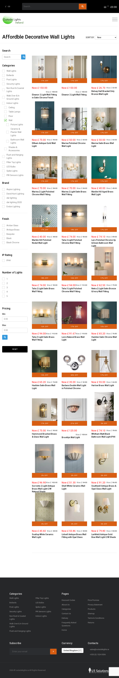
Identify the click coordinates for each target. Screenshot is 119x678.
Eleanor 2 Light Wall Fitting (74, 95)
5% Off (104, 423)
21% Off (74, 423)
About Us (66, 605)
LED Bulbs (11, 166)
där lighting (12, 198)
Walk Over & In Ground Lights (13, 97)
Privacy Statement (95, 605)
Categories (66, 609)
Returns (91, 622)
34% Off (74, 375)
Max (4, 325)
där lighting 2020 (14, 202)
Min (4, 314)
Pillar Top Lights (14, 162)
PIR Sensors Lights (15, 175)
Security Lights (13, 84)
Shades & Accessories (14, 149)
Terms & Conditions (96, 618)
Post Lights (12, 79)
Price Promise (93, 600)
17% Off (44, 81)
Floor (11, 116)
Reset (15, 349)
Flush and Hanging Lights (15, 156)
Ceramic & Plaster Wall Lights (16, 132)
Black (9, 238)
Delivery (65, 618)
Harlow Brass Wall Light (102, 385)
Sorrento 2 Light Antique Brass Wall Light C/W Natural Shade (43, 489)
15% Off (104, 327)
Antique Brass (13, 230)
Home (64, 630)
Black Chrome (13, 242)
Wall (10, 120)
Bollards (10, 75)
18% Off (74, 230)
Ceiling (12, 107)
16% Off (74, 278)
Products (91, 609)
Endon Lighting (13, 206)
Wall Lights (11, 71)
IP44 (9, 260)
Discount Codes (68, 600)
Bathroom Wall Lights (17, 141)
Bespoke (11, 234)
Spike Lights (12, 171)
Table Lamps (14, 112)
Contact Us (66, 613)
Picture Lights (17, 124)
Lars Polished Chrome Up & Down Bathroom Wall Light (103, 243)
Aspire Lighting (13, 189)
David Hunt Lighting (15, 194)
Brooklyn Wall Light (71, 437)
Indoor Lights (12, 103)
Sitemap (91, 613)
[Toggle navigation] (114, 19)
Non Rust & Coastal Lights (15, 89)
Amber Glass (12, 225)
